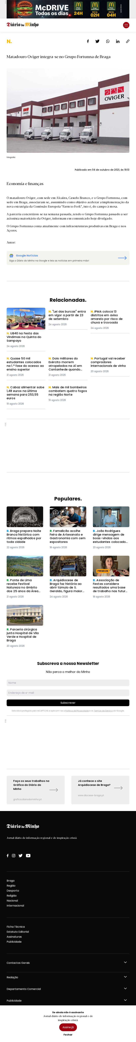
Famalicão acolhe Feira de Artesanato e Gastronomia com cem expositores (68, 512)
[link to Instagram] (13, 855)
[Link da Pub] (68, 9)
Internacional (15, 906)
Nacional (12, 901)
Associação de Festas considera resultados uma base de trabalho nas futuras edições (111, 564)
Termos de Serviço (103, 710)
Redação (12, 977)
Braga (10, 881)
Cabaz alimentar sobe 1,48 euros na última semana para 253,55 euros (24, 391)
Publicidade (14, 942)
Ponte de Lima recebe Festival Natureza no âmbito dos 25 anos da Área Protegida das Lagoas (22, 566)
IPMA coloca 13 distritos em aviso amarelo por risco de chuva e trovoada (109, 316)
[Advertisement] (68, 445)
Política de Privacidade (77, 710)
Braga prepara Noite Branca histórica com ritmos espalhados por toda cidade (22, 514)
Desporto (13, 891)
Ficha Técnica (16, 927)
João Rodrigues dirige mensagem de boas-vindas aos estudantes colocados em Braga (108, 514)
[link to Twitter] (21, 855)
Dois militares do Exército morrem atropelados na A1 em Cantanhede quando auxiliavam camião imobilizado (66, 366)
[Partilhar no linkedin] (117, 41)
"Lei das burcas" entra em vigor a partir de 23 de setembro (66, 316)
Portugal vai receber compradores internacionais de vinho (110, 362)
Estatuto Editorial (18, 932)
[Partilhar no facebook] (88, 41)
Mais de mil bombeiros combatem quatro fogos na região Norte (68, 391)
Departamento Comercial (24, 989)
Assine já (68, 1027)
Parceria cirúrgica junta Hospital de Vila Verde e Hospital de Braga (23, 611)
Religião (12, 896)
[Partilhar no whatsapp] (107, 41)
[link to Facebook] (8, 855)
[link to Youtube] (28, 855)
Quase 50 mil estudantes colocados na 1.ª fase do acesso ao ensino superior (24, 362)
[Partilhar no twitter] (97, 41)
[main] (68, 421)
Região (11, 886)
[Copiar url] (127, 41)
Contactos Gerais (18, 963)
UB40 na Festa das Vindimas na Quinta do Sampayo (26, 312)
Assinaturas (14, 937)
